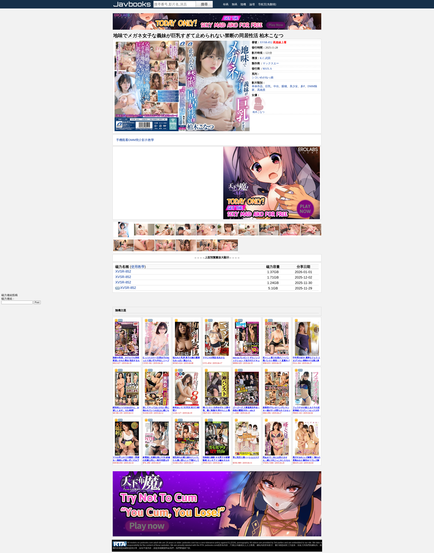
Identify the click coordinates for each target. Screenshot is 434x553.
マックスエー (271, 63)
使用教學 (138, 267)
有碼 (225, 4)
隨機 (243, 4)
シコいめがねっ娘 (262, 77)
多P (303, 86)
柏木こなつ (258, 112)
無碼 (234, 4)
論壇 (252, 4)
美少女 (294, 86)
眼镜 (284, 86)
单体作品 (257, 86)
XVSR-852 (266, 42)
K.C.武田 (265, 58)
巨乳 (268, 86)
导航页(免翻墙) (267, 4)
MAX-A (267, 68)
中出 (276, 86)
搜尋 (204, 4)
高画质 (261, 89)
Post (37, 302)
